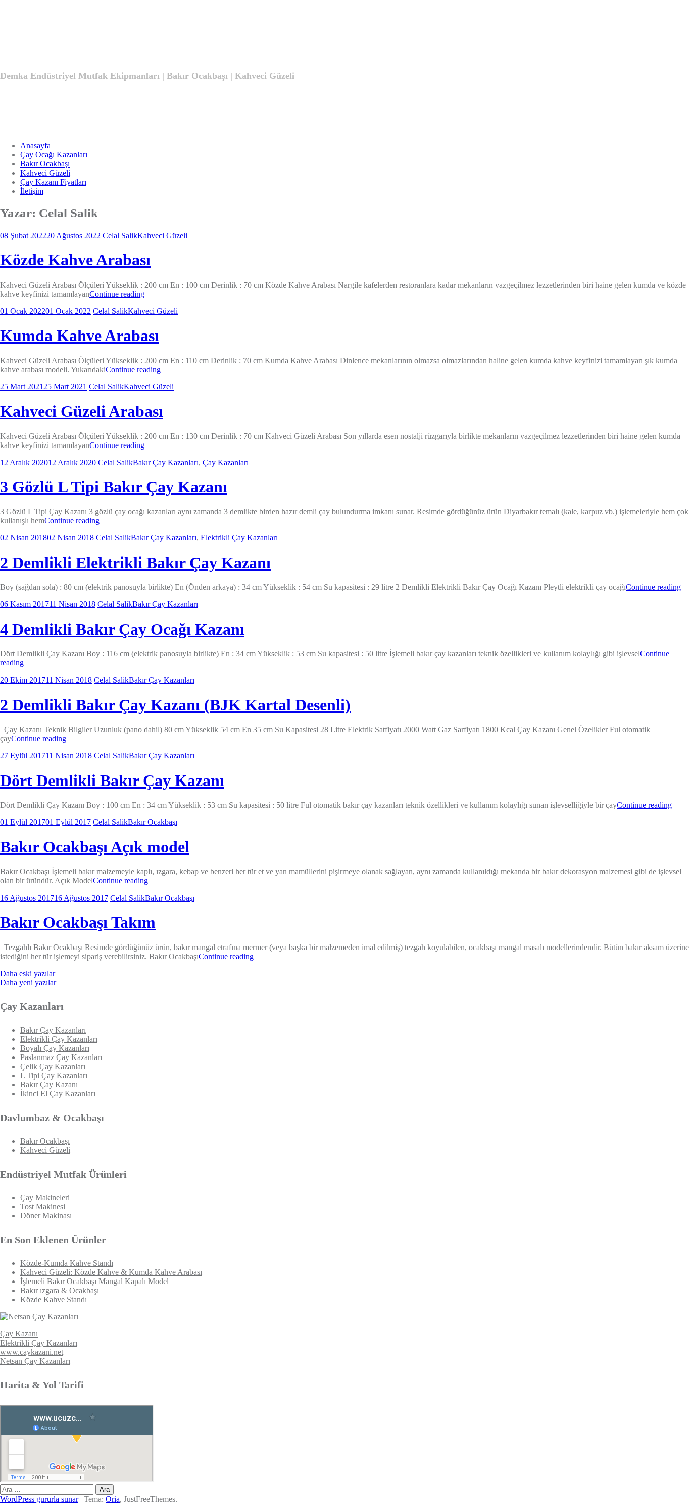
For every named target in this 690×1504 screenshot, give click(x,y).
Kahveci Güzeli (45, 173)
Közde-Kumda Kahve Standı (66, 1263)
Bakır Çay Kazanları (166, 462)
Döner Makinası (46, 1215)
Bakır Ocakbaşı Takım (78, 922)
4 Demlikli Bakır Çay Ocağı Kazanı (122, 629)
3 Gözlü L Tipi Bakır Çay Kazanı (113, 487)
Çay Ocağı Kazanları (53, 154)
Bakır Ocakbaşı (45, 163)
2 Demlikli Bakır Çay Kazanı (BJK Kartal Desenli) (175, 705)
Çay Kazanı (19, 1333)
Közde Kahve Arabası (75, 260)
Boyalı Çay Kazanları (54, 1048)
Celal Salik (120, 235)
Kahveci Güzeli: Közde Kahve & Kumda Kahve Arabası (111, 1272)
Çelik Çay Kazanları (52, 1066)
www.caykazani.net (31, 1352)
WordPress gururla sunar (39, 1499)
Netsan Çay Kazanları (35, 1361)
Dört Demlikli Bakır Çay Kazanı (112, 780)
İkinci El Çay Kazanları (57, 1093)
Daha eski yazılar (27, 973)
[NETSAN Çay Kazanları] (39, 1316)
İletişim (31, 191)
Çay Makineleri (45, 1197)
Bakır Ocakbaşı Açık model (94, 847)
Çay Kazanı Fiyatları (53, 182)
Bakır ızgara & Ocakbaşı (59, 1290)
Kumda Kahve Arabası (79, 335)
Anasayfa (35, 145)
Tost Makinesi (42, 1206)
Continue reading (116, 294)
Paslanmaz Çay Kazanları (61, 1057)
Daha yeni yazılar (28, 982)
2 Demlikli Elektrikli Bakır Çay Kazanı (135, 562)
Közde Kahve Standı (53, 1299)
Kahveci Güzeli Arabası (81, 411)
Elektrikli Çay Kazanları (239, 537)
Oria (113, 1499)
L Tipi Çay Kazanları (53, 1075)
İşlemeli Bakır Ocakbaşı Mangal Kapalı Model (94, 1281)
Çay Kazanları (226, 462)
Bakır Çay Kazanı (49, 1084)
